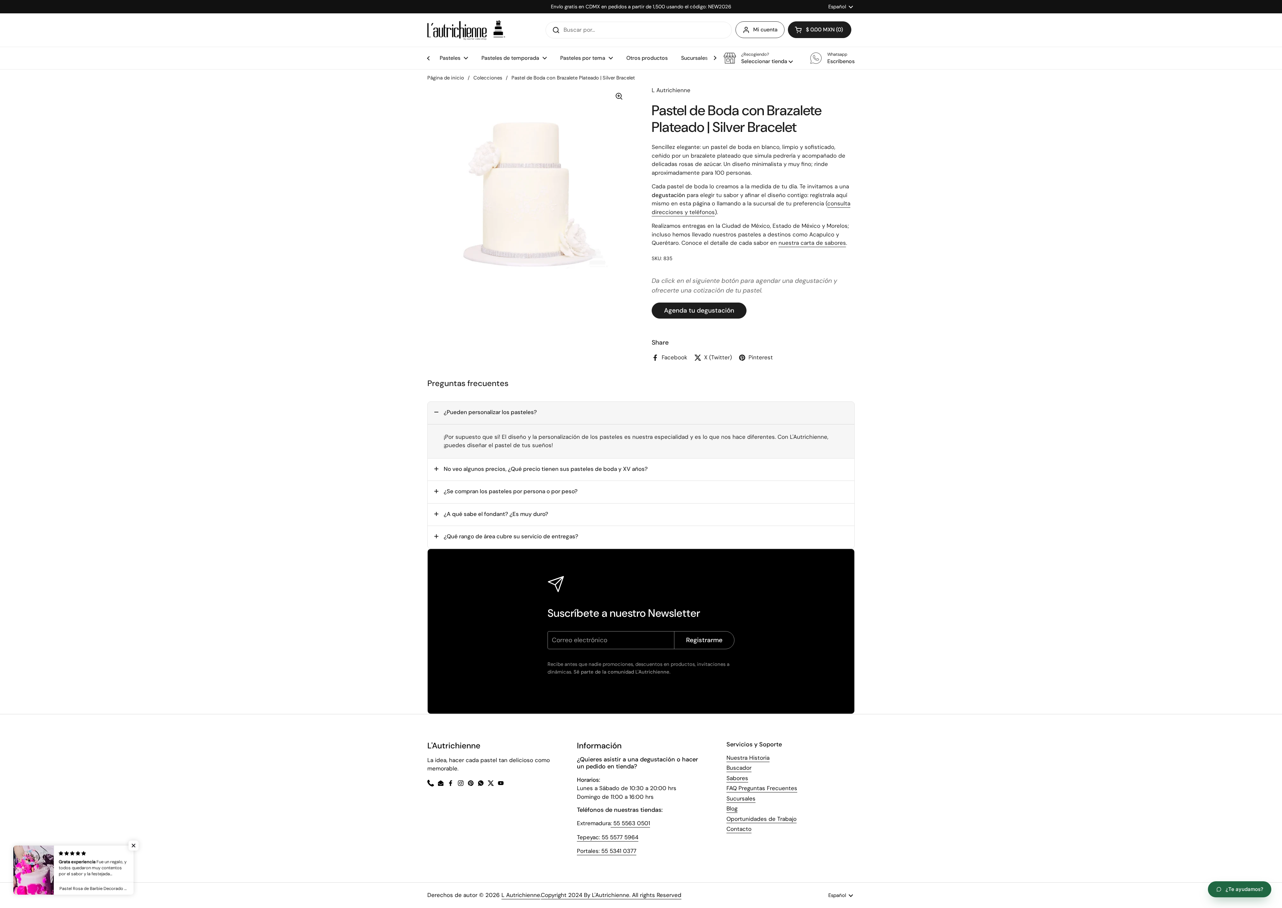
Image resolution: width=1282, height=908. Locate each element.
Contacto (739, 829)
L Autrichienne (520, 895)
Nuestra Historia (748, 757)
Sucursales (741, 798)
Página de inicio (445, 77)
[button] (758, 58)
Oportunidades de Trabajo (761, 819)
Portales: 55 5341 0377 (606, 851)
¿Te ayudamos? (1244, 889)
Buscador (739, 767)
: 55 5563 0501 (630, 823)
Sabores (737, 778)
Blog (731, 808)
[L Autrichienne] (466, 30)
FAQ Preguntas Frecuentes (761, 788)
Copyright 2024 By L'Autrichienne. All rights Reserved (611, 895)
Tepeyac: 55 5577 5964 (607, 837)
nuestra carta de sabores (812, 242)
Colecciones (487, 77)
